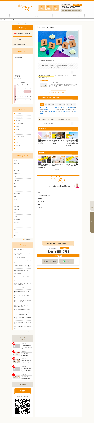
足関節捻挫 (72, 107)
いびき (54, 111)
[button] (39, 140)
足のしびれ (42, 107)
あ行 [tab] (42, 104)
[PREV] (15, 82)
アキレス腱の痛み (60, 107)
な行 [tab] (56, 104)
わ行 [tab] (74, 104)
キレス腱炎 (68, 107)
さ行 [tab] (49, 104)
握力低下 (55, 107)
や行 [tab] (67, 104)
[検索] (72, 72)
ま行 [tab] (64, 104)
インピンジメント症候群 (64, 111)
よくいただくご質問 (53, 83)
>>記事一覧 (22, 339)
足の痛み (51, 107)
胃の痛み (51, 111)
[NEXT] (30, 82)
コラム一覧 (29, 331)
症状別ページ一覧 (27, 239)
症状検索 (92, 206)
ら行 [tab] (71, 104)
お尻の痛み (47, 107)
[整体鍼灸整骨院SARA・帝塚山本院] (24, 8)
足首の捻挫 (46, 109)
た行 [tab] (53, 104)
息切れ (43, 111)
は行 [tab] (60, 104)
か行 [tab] (45, 104)
